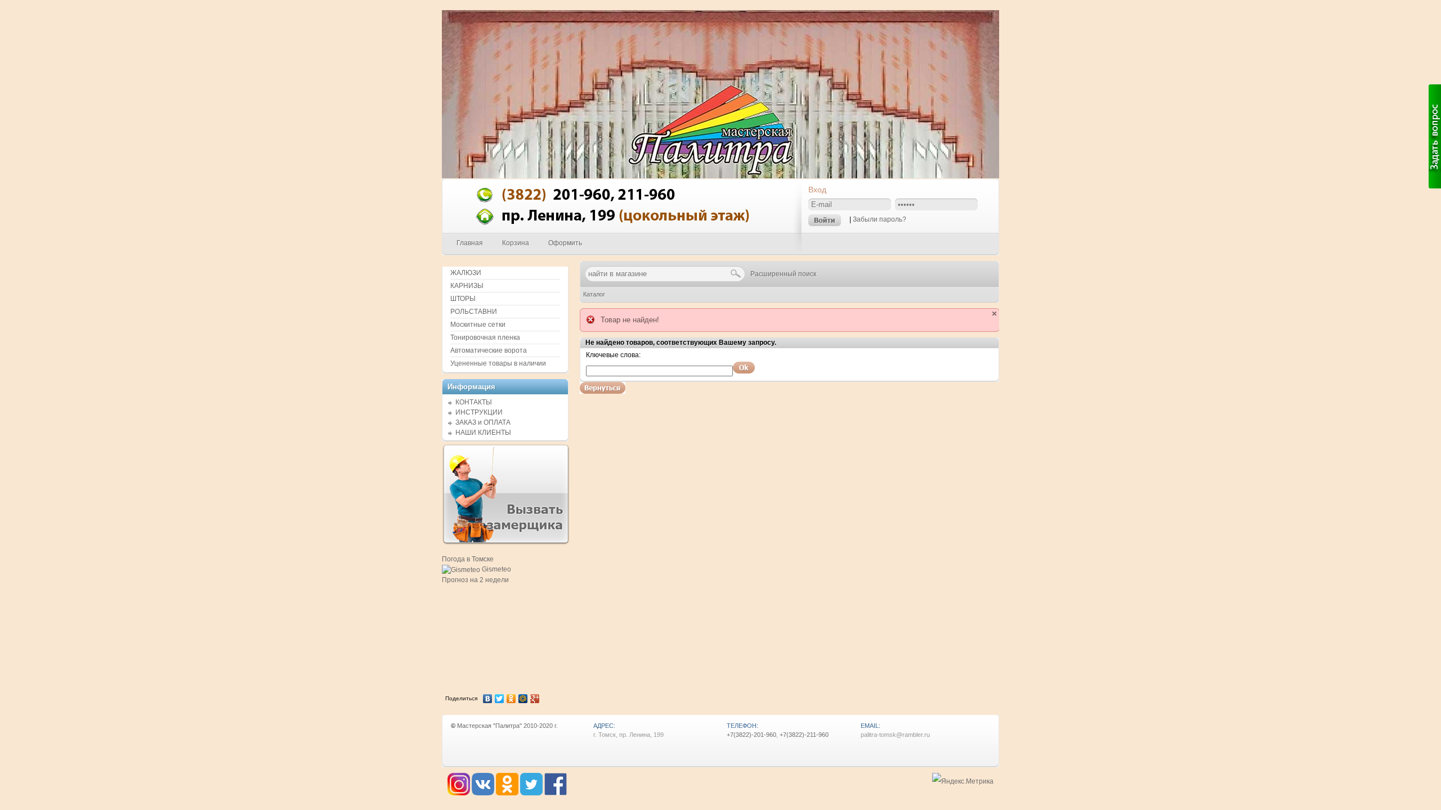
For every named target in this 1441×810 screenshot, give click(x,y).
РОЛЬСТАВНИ (473, 312)
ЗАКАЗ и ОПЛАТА (483, 422)
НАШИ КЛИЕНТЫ (483, 432)
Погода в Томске (468, 559)
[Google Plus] (535, 698)
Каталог (594, 294)
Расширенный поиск (783, 274)
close (994, 314)
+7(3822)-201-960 (751, 734)
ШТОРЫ (463, 299)
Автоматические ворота (488, 350)
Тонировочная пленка (485, 337)
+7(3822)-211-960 (804, 734)
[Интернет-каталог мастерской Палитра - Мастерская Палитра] (622, 230)
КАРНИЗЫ (467, 286)
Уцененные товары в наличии (498, 363)
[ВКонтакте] (488, 698)
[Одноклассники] (511, 698)
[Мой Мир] (523, 698)
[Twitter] (499, 698)
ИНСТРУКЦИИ (479, 412)
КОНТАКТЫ (473, 402)
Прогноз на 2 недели (475, 580)
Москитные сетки (477, 324)
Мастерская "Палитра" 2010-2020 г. (507, 725)
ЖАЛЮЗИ (465, 273)
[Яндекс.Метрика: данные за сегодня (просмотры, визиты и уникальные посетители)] (963, 781)
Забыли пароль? (879, 219)
